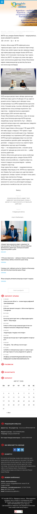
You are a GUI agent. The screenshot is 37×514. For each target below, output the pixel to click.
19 (13, 401)
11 (8, 397)
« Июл (8, 412)
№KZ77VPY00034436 (14, 504)
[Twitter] (18, 450)
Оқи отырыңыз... (18, 217)
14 (24, 397)
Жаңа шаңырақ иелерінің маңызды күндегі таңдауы (17, 278)
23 (33, 401)
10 (3, 397)
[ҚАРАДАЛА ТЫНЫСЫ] (18, 2)
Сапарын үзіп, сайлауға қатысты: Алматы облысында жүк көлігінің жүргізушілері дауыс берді (17, 269)
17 (3, 401)
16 (33, 397)
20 (18, 401)
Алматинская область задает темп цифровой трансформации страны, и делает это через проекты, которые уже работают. (18, 200)
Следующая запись (18, 211)
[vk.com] (22, 450)
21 (24, 401)
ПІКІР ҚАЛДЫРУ (18, 290)
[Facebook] (15, 450)
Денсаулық (11, 31)
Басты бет (3, 31)
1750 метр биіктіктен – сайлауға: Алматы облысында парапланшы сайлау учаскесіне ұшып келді (17, 258)
